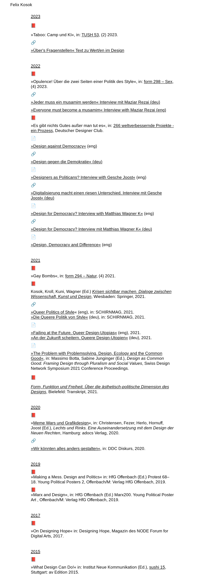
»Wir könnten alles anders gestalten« (65, 448)
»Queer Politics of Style (52, 312)
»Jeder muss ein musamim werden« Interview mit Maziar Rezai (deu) (95, 102)
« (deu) (47, 198)
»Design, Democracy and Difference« (66, 244)
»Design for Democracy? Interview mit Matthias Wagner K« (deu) (91, 229)
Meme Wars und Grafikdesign (61, 423)
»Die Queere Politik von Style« (59, 317)
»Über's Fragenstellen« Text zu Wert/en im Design (77, 50)
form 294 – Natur (81, 276)
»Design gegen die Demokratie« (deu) (66, 161)
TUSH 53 (90, 34)
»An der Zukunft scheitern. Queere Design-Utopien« (79, 337)
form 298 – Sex (158, 81)
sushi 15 (157, 567)
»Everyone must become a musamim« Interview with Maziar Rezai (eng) (98, 110)
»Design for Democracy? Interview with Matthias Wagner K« (87, 213)
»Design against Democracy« (58, 146)
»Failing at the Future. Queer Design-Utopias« (74, 332)
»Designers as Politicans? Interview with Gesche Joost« (83, 177)
